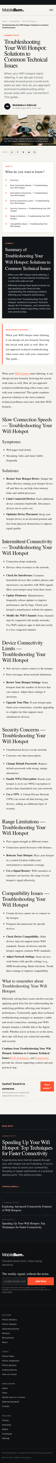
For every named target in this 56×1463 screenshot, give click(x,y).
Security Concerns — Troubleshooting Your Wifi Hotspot (27, 209)
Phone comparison (10, 1360)
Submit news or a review (13, 1397)
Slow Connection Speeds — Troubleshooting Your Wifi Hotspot (26, 186)
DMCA (5, 1429)
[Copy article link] (34, 152)
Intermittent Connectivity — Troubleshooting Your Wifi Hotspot (26, 194)
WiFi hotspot (22, 373)
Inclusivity (6, 1425)
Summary (12, 180)
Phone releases (9, 1324)
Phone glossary (9, 1365)
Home (4, 21)
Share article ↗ (47, 1086)
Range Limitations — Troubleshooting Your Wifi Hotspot (27, 217)
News (4, 1342)
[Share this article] (12, 152)
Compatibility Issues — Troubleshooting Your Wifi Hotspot (26, 225)
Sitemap (5, 1438)
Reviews (6, 1333)
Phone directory (9, 1319)
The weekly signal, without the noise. (25, 1274)
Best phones (8, 1337)
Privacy (5, 1420)
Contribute (7, 1434)
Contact (5, 1406)
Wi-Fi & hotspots (29, 21)
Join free (40, 1281)
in (29, 152)
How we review (9, 1374)
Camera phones (9, 1370)
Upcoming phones (10, 1329)
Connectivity (15, 21)
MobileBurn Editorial (24, 105)
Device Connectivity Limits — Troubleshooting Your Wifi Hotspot (27, 202)
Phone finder (8, 1356)
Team (4, 1393)
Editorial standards (10, 1401)
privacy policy (7, 1292)
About (5, 1388)
